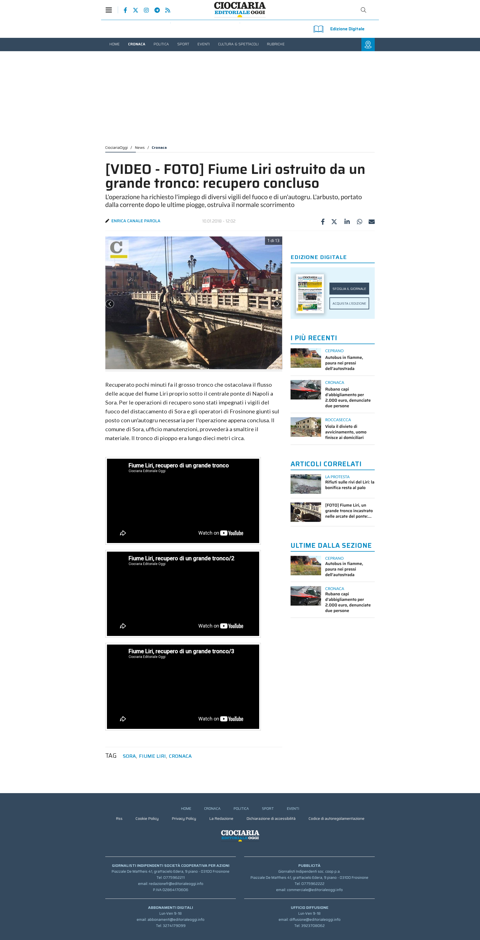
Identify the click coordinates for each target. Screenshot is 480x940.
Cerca (363, 10)
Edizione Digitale (347, 28)
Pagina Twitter (132, 10)
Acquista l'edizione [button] (349, 303)
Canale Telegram (154, 10)
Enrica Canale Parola (136, 221)
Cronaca (159, 147)
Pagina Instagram (143, 10)
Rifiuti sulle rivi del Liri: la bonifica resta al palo (349, 484)
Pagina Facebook (122, 10)
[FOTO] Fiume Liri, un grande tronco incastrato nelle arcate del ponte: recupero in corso (349, 510)
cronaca (180, 756)
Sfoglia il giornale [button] (349, 288)
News (140, 147)
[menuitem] (114, 44)
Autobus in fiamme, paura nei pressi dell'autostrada (344, 363)
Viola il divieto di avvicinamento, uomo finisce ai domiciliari (346, 432)
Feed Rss (165, 10)
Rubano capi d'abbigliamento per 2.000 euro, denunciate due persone (348, 397)
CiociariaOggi (116, 147)
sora (129, 756)
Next (277, 304)
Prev (109, 304)
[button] (111, 9)
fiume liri (152, 756)
